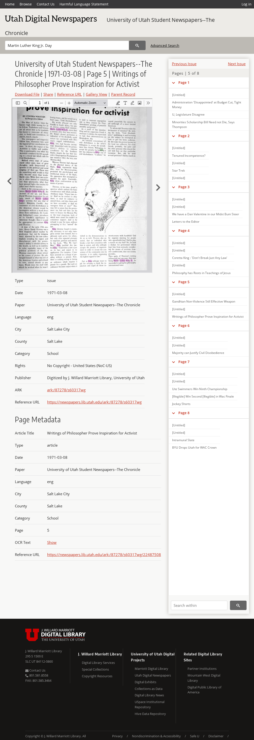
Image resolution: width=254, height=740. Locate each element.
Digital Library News (149, 695)
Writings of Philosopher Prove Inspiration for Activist (208, 316)
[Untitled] (178, 95)
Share (48, 94)
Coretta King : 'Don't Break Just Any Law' (199, 258)
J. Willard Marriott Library (43, 651)
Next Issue (237, 63)
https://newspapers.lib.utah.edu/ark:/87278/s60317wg (94, 402)
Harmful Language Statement (84, 4)
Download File (27, 94)
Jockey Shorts (181, 404)
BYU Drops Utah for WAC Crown (194, 447)
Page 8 (184, 412)
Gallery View (96, 94)
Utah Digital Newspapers (153, 675)
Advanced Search (165, 45)
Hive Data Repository (150, 713)
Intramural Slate (183, 440)
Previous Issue (184, 63)
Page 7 (184, 361)
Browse (26, 4)
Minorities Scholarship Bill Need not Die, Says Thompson (203, 124)
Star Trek (178, 170)
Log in (247, 4)
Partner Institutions (202, 668)
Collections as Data (148, 688)
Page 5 (184, 281)
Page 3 (184, 187)
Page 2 (184, 135)
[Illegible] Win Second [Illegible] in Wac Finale (203, 396)
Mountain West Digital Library (204, 678)
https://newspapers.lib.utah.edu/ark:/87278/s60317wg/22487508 (104, 554)
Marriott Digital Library (151, 668)
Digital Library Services (98, 662)
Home (10, 4)
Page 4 (184, 230)
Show (52, 542)
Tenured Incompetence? (188, 156)
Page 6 (184, 325)
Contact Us (46, 4)
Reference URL (69, 94)
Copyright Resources (97, 676)
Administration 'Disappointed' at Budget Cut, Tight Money (206, 104)
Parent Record (123, 94)
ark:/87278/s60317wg (66, 389)
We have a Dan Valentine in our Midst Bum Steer (205, 214)
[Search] (137, 45)
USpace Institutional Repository (149, 704)
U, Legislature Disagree (188, 114)
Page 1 (184, 82)
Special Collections (95, 669)
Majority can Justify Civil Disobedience (198, 353)
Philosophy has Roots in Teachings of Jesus (201, 273)
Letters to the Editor (185, 221)
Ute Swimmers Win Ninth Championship (199, 389)
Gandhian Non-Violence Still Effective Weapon (203, 301)
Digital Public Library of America (204, 690)
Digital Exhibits (145, 682)
